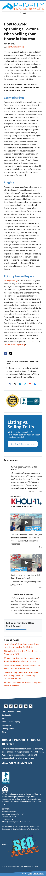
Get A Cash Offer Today (11, 711)
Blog (4, 732)
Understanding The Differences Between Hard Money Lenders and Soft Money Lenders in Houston (21, 675)
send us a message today (14, 344)
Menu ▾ (23, 13)
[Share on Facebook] (5, 353)
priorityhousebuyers (15, 46)
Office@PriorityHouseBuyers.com (16, 822)
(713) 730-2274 (31, 341)
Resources (6, 725)
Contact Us (6, 715)
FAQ (3, 718)
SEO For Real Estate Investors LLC (27, 826)
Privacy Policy (8, 728)
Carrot (36, 866)
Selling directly (10, 280)
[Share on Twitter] (10, 353)
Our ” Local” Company (11, 722)
